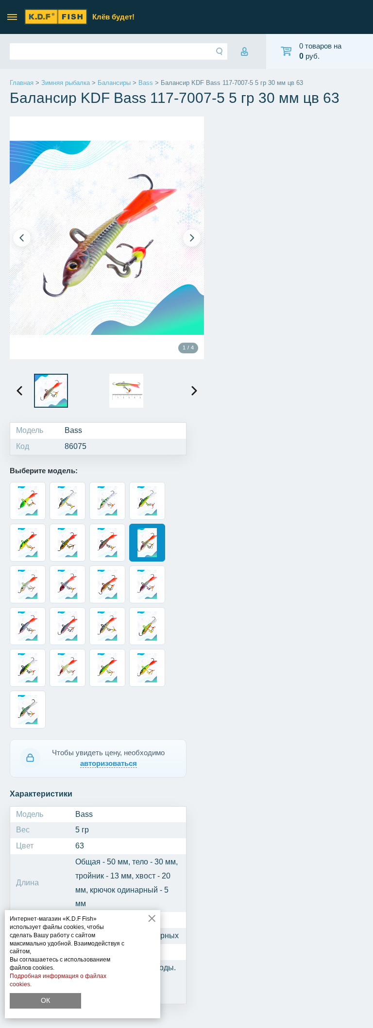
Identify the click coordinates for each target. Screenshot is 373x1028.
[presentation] (19, 391)
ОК (45, 1000)
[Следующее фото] (192, 238)
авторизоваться (108, 763)
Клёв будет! (113, 17)
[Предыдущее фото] (22, 238)
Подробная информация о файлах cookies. (58, 980)
